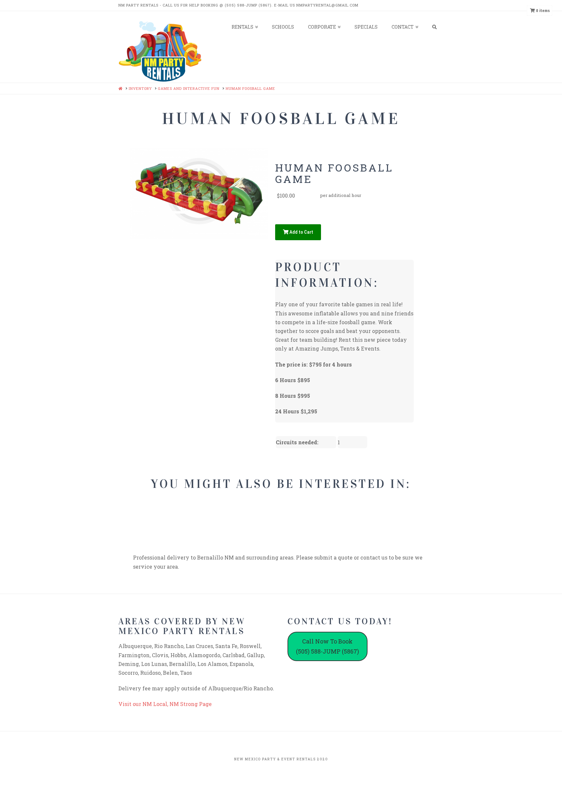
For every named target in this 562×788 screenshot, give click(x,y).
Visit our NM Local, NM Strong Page (165, 703)
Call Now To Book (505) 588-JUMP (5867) (327, 646)
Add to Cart (300, 232)
